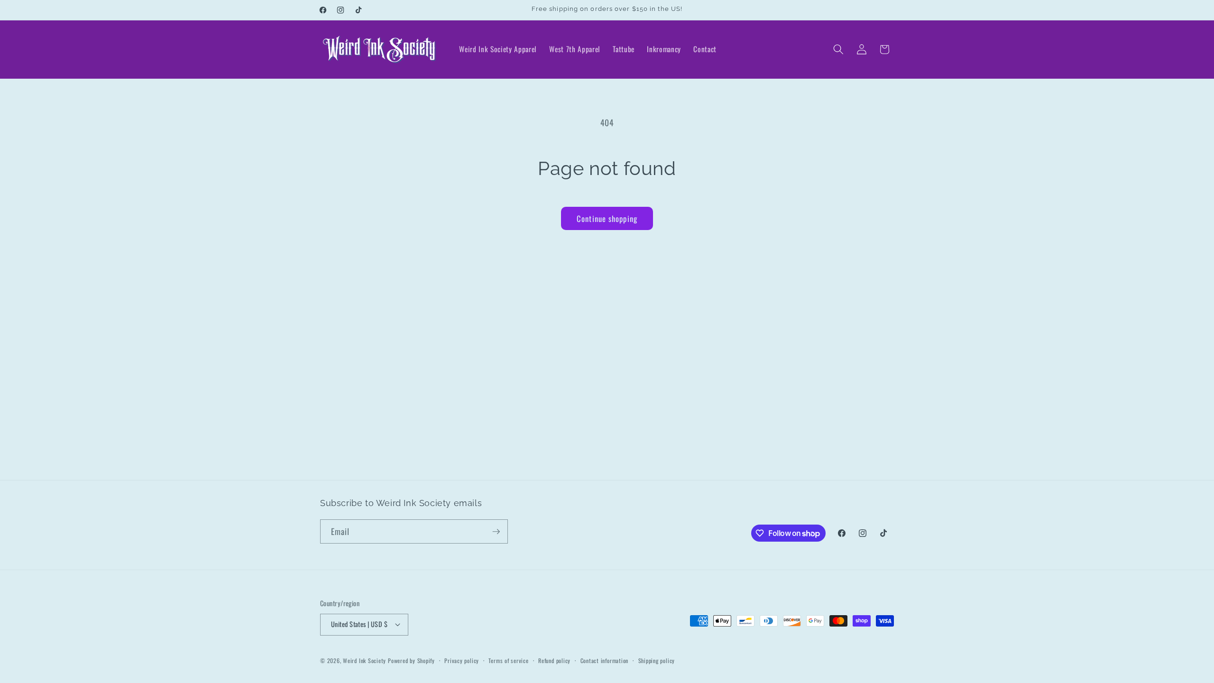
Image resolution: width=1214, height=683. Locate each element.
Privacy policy (461, 660)
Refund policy (554, 660)
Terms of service (508, 660)
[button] (838, 49)
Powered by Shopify (411, 660)
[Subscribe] (496, 531)
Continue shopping (607, 218)
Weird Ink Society (364, 660)
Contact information (604, 660)
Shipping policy (656, 660)
